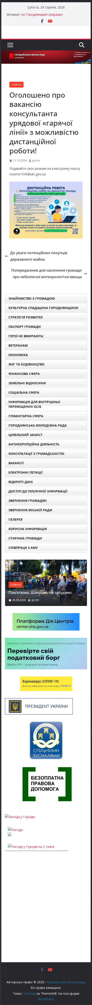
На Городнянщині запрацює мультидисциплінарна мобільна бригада (51, 16)
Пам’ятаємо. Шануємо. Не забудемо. (40, 592)
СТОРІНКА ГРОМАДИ (25, 538)
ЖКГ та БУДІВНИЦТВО (26, 364)
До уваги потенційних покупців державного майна (38, 256)
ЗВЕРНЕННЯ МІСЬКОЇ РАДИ (30, 510)
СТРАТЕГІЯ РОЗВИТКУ (25, 317)
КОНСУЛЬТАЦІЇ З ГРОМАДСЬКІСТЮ (36, 453)
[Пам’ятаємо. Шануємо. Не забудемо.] (46, 562)
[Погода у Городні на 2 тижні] (31, 846)
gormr (36, 160)
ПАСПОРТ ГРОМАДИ (24, 326)
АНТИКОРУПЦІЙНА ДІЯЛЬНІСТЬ (33, 444)
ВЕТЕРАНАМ (18, 345)
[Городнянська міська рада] (46, 53)
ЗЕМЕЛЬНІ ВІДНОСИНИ (27, 383)
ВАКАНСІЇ (16, 463)
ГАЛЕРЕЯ (15, 519)
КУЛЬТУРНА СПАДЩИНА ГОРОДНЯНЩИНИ (43, 308)
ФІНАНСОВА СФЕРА (24, 374)
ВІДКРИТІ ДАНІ (20, 482)
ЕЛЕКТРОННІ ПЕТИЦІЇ (25, 472)
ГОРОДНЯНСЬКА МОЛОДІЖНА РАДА (37, 425)
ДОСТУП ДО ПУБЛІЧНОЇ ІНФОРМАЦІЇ (37, 491)
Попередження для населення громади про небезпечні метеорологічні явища (46, 273)
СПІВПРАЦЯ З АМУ (23, 547)
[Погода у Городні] (20, 817)
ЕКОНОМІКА (18, 355)
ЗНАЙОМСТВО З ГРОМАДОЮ (31, 298)
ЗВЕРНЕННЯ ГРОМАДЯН (27, 500)
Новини (16, 84)
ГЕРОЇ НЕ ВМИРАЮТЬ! (26, 336)
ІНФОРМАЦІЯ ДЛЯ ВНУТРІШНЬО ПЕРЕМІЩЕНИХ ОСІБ (34, 404)
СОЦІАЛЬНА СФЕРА (23, 392)
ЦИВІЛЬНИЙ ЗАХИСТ (25, 435)
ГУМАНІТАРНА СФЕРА (25, 416)
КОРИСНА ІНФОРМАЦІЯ (27, 529)
